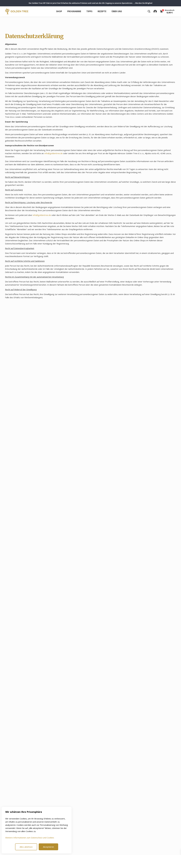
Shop (59, 11)
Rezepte (102, 11)
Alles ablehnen (26, 847)
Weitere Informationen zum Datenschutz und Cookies (29, 837)
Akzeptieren (48, 847)
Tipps (89, 11)
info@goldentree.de (54, 153)
